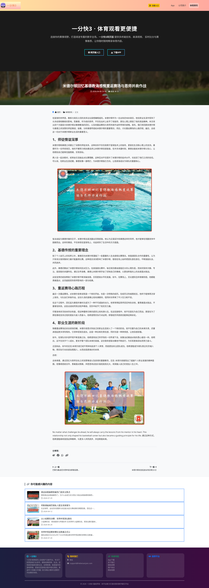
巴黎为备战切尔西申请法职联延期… (65, 470)
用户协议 (111, 567)
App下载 (111, 560)
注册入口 (155, 5)
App (173, 5)
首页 (59, 112)
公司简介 (182, 5)
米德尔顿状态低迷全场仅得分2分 (144, 470)
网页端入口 (95, 52)
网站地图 (111, 570)
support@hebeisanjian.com (81, 563)
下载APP (117, 52)
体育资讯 (194, 5)
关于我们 (111, 562)
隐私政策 (111, 565)
